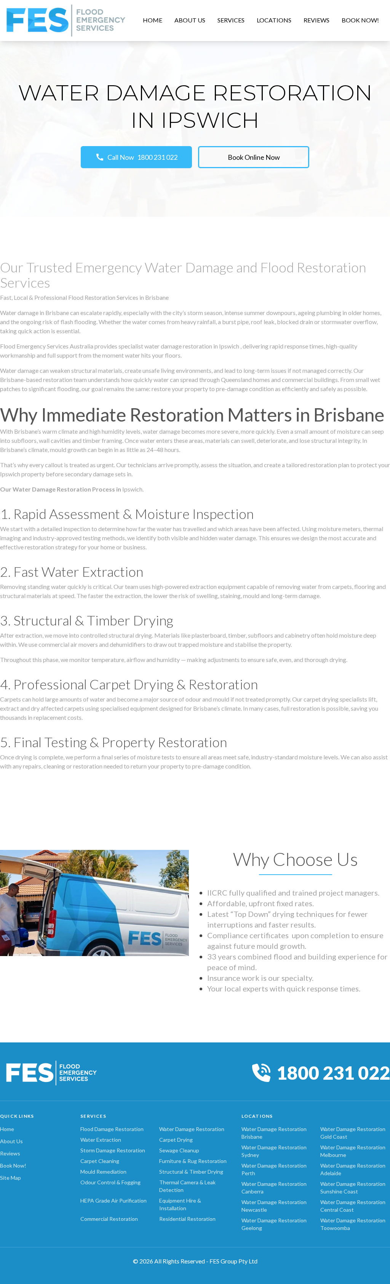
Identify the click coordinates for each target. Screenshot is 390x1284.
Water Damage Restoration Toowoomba (352, 1224)
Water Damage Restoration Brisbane (274, 1133)
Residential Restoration (187, 1219)
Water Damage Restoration (191, 1129)
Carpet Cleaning (99, 1161)
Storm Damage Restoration (112, 1150)
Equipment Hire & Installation (180, 1204)
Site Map (10, 1177)
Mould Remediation (103, 1171)
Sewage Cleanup (179, 1150)
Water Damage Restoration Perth (274, 1169)
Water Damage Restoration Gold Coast (352, 1133)
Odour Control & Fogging (110, 1182)
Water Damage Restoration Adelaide (352, 1169)
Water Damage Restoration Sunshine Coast (352, 1188)
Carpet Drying (176, 1139)
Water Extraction (100, 1139)
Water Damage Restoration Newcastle (274, 1206)
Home (7, 1129)
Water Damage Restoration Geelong (274, 1224)
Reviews (10, 1153)
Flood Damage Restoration (112, 1129)
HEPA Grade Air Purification (113, 1200)
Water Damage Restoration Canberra (274, 1188)
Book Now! (13, 1165)
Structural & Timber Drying (191, 1171)
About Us (11, 1141)
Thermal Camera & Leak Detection (187, 1186)
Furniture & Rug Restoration (193, 1161)
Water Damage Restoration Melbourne (352, 1151)
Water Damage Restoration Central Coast (352, 1206)
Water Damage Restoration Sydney (274, 1151)
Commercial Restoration (109, 1219)
